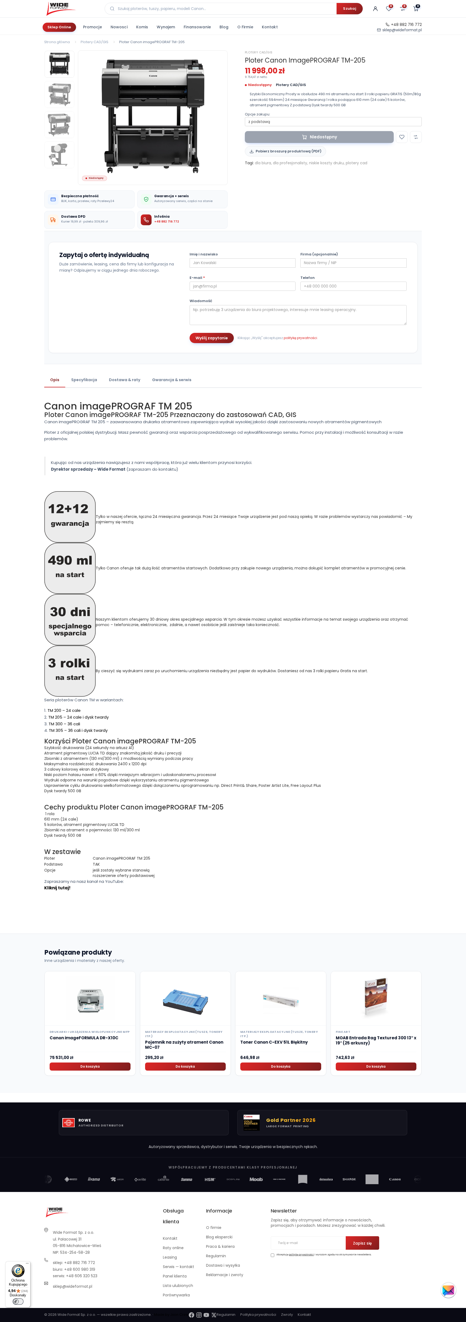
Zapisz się (362, 1243)
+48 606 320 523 (81, 1276)
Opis (54, 379)
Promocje (92, 27)
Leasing (170, 1257)
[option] (152, 118)
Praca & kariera (220, 1246)
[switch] (18, 1301)
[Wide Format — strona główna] (71, 8)
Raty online (173, 1248)
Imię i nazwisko (204, 254)
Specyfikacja (84, 379)
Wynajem (166, 27)
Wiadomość (201, 301)
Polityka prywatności (258, 1314)
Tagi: (249, 163)
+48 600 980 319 (79, 1269)
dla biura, (263, 163)
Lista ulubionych (178, 1285)
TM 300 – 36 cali (64, 724)
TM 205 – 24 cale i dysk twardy (78, 717)
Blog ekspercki (219, 1237)
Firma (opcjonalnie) (319, 254)
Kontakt (270, 27)
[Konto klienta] (375, 9)
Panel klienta (175, 1276)
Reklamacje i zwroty (224, 1274)
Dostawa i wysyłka (223, 1265)
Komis (142, 27)
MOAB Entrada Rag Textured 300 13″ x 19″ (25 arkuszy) (376, 1040)
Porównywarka (176, 1295)
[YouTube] (206, 1315)
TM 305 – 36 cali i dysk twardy (78, 730)
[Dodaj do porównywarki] (416, 137)
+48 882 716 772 (406, 24)
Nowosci (119, 27)
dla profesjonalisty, (290, 163)
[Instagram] (199, 1315)
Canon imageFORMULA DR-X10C (84, 1038)
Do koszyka (90, 1066)
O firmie (245, 27)
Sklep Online (59, 27)
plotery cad (356, 163)
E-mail (197, 277)
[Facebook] (191, 1315)
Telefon (307, 277)
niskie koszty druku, (327, 163)
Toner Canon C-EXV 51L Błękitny (274, 1042)
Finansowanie (197, 27)
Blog (224, 27)
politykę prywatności (300, 338)
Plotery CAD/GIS (94, 42)
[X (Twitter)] (214, 1315)
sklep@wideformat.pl (402, 30)
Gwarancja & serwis (171, 379)
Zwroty (287, 1314)
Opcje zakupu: (257, 114)
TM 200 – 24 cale (64, 710)
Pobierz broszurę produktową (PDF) (288, 151)
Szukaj (349, 8)
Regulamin (216, 1256)
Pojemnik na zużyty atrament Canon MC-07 (184, 1044)
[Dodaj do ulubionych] (402, 137)
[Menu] (27, 1264)
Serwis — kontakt (178, 1266)
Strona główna (57, 42)
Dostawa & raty (124, 379)
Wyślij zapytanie (212, 338)
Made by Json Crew (171, 1314)
